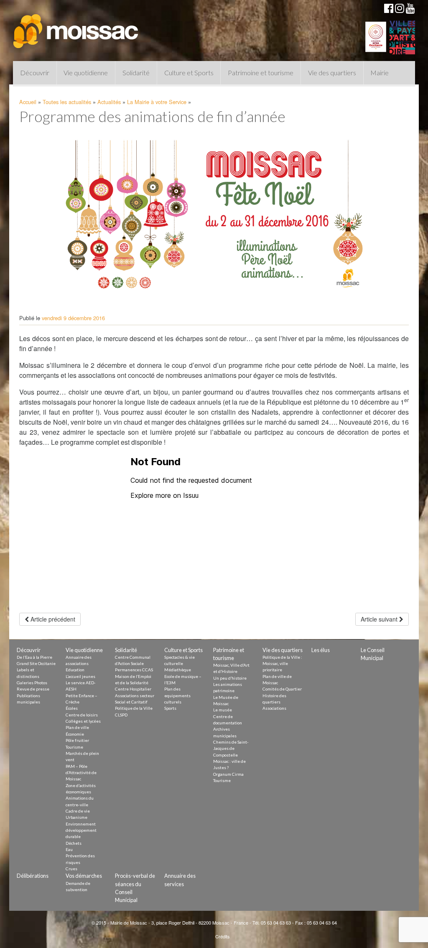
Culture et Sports (189, 72)
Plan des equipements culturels (177, 695)
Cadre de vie (78, 810)
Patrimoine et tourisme (260, 72)
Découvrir (34, 72)
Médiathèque (177, 669)
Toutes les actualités (67, 102)
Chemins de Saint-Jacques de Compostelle (231, 748)
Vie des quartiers (332, 72)
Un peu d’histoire (230, 677)
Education (75, 669)
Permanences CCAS (134, 669)
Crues (71, 868)
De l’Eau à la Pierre (34, 657)
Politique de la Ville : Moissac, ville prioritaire (282, 664)
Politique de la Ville (134, 708)
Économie (75, 733)
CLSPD (121, 714)
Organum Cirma (228, 774)
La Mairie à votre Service (156, 102)
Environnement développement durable (81, 830)
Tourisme (74, 746)
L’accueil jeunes (80, 676)
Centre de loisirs (82, 714)
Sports (170, 708)
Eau (69, 849)
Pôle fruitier (77, 740)
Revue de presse (33, 688)
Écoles (72, 708)
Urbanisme (76, 817)
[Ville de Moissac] (76, 27)
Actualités (109, 102)
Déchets (74, 843)
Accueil (27, 102)
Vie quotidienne (86, 72)
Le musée (222, 709)
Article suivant (380, 619)
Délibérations (32, 875)
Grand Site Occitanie (36, 663)
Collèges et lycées (83, 721)
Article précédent (52, 619)
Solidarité (136, 72)
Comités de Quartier (282, 688)
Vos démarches (84, 875)
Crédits (222, 936)
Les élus (320, 650)
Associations (274, 708)
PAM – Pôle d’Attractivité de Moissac (81, 773)
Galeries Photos (32, 682)
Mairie (379, 72)
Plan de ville (77, 727)
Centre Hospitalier (133, 688)
